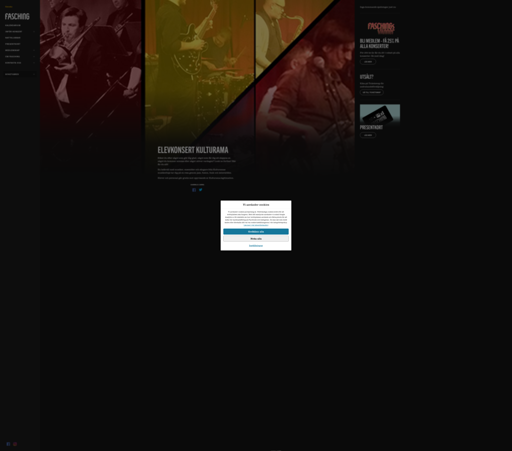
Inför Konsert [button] (13, 32)
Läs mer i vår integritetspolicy (256, 225)
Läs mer (368, 61)
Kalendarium (13, 25)
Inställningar (256, 245)
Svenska (8, 6)
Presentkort (13, 44)
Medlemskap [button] (12, 51)
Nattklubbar (13, 37)
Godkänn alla (256, 231)
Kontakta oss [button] (13, 63)
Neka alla (256, 238)
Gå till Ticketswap (372, 92)
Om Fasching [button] (12, 57)
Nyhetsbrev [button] (12, 75)
